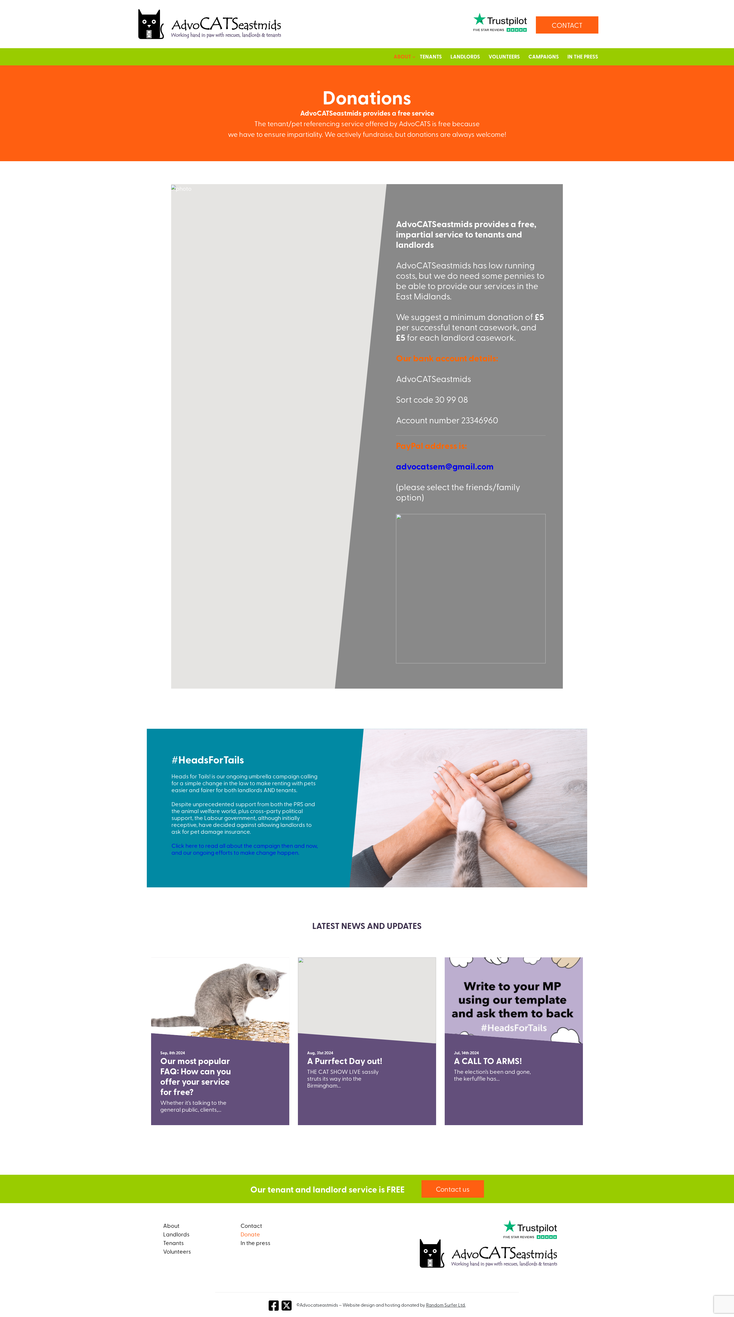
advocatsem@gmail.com (445, 466)
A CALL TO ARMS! (488, 1061)
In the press (582, 56)
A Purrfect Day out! (344, 1061)
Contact (251, 1225)
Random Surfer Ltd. (446, 1305)
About (171, 1225)
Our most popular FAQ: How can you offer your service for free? (195, 1076)
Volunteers (504, 56)
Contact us (453, 1188)
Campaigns (543, 56)
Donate (250, 1234)
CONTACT (567, 25)
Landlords (465, 56)
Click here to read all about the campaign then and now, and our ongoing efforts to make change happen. (244, 848)
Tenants (431, 56)
